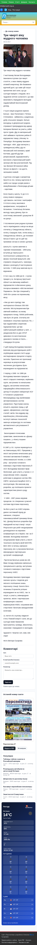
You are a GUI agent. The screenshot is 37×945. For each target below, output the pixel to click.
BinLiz (32, 934)
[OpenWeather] (29, 807)
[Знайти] (33, 22)
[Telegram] (5, 9)
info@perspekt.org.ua (7, 6)
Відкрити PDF (9, 748)
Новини (11, 2)
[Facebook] (1, 9)
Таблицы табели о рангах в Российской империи (14, 760)
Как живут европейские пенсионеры (17, 787)
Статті (17, 2)
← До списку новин (11, 31)
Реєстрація (16, 10)
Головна (4, 2)
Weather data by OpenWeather (10, 922)
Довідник (24, 2)
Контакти (32, 2)
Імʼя (4, 653)
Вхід (9, 10)
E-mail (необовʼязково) (11, 660)
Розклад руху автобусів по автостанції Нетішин (13, 770)
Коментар (6, 667)
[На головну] (9, 16)
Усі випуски (22, 748)
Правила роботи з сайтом (9, 940)
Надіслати (8, 682)
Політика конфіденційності (9, 942)
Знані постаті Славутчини (13, 794)
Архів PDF (21, 940)
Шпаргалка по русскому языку (15, 779)
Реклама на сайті (24, 942)
